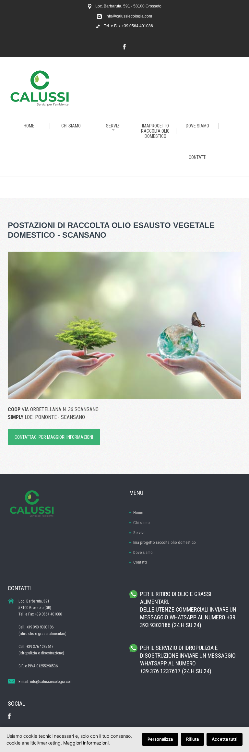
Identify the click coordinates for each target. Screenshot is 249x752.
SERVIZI (113, 125)
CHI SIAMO (71, 125)
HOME (29, 125)
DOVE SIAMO (197, 125)
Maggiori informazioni (86, 743)
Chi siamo (141, 522)
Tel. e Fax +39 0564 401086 (128, 26)
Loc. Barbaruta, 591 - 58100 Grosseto (128, 6)
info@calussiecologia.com (129, 16)
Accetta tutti (224, 739)
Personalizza (160, 739)
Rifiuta (192, 739)
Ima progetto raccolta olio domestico (164, 542)
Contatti (140, 562)
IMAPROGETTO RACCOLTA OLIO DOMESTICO (155, 131)
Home (138, 512)
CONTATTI (198, 157)
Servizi (139, 532)
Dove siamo (143, 552)
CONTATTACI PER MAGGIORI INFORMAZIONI (54, 437)
